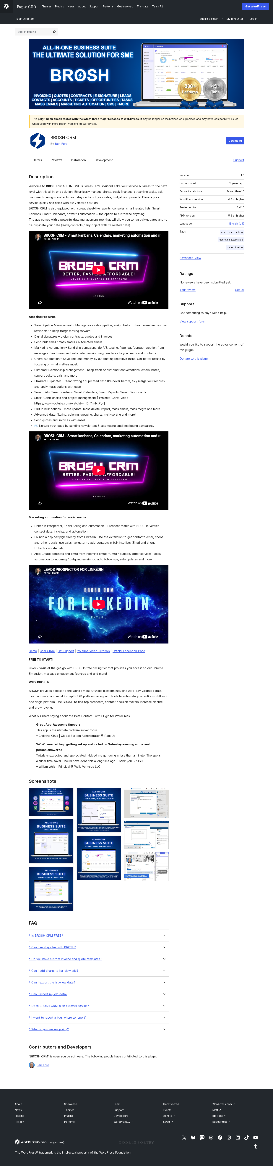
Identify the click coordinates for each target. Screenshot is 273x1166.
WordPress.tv (123, 1121)
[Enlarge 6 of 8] (164, 793)
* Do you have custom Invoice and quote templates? (65, 959)
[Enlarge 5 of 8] (116, 840)
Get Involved (171, 1104)
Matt (216, 1110)
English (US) (236, 223)
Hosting (19, 1115)
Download (235, 140)
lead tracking (235, 232)
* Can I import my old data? (48, 994)
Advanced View (190, 258)
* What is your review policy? (49, 1029)
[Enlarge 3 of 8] (68, 871)
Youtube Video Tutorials (93, 651)
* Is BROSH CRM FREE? (46, 935)
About (18, 1104)
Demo (33, 651)
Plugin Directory (25, 18)
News (18, 1110)
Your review (188, 290)
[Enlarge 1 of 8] (68, 793)
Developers (121, 1115)
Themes (69, 1110)
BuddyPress (221, 1121)
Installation (78, 160)
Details (37, 160)
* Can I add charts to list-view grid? (53, 971)
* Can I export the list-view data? (52, 982)
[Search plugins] (54, 32)
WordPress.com (223, 1104)
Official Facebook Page (129, 651)
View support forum (193, 321)
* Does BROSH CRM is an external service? (59, 1006)
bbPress (219, 1115)
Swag (168, 1121)
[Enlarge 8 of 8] (164, 857)
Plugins (68, 1115)
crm (223, 232)
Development (104, 160)
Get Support (66, 651)
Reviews (56, 160)
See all (239, 290)
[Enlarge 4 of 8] (116, 793)
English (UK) (57, 1142)
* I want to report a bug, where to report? (58, 1017)
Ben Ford (61, 144)
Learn (117, 1104)
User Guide (47, 651)
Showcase (70, 1104)
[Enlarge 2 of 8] (68, 824)
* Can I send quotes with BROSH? (52, 947)
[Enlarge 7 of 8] (164, 826)
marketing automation (231, 239)
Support (238, 160)
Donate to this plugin (194, 358)
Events (167, 1110)
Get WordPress (255, 6)
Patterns (69, 1121)
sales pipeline (235, 247)
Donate (169, 1115)
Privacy (19, 1121)
